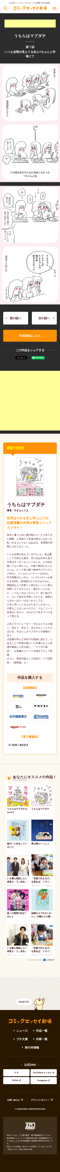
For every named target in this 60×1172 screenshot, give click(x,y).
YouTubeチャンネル (42, 1072)
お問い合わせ (13, 1100)
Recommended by (35, 960)
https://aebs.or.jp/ (25, 1149)
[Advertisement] (30, 24)
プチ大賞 (22, 1039)
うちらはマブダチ (26, 504)
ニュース (22, 1030)
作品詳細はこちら (30, 335)
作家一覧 (42, 1039)
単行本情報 (32, 1047)
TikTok (15, 1080)
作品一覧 (42, 1030)
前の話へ (15, 318)
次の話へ (44, 318)
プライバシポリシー (40, 1100)
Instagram (42, 1080)
